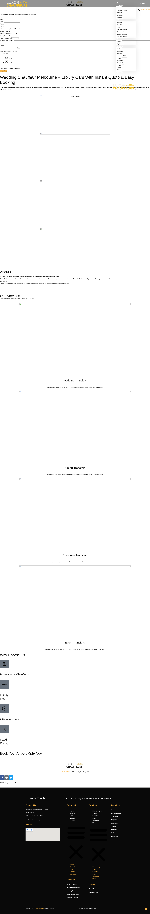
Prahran (119, 58)
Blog (118, 77)
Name (2, 19)
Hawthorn (119, 53)
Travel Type (3, 33)
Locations (120, 46)
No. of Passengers (5, 38)
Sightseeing (120, 44)
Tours (119, 39)
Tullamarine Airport (122, 10)
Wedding (119, 12)
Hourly (119, 27)
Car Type (3, 28)
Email (2, 21)
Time (18, 48)
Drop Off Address (5, 31)
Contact (119, 80)
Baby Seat (3, 51)
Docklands (120, 51)
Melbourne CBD (121, 56)
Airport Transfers (75, 467)
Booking (72, 818)
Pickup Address (5, 36)
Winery (119, 41)
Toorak (119, 67)
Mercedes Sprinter (122, 29)
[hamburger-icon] (135, 3)
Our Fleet (120, 72)
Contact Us (73, 820)
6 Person (119, 22)
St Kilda (119, 65)
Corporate (120, 15)
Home (119, 3)
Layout (2, 17)
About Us (72, 813)
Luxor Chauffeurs (39, 908)
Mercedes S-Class (122, 36)
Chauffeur (120, 20)
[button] (76, 842)
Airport (119, 8)
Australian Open (121, 32)
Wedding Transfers (75, 380)
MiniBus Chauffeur (122, 34)
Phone (2, 24)
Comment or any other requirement (10, 68)
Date (2, 45)
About (119, 75)
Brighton (119, 70)
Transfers (120, 5)
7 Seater (119, 24)
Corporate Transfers (75, 555)
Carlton (119, 49)
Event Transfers (75, 642)
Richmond (120, 60)
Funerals (119, 17)
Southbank (120, 63)
